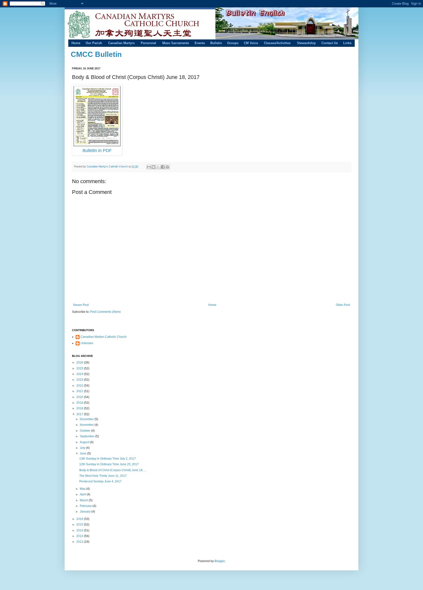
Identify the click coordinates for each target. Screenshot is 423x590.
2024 (80, 374)
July (83, 448)
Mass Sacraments (175, 43)
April (83, 494)
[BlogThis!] (153, 166)
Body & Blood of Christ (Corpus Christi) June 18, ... (112, 470)
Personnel (148, 43)
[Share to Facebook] (162, 166)
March (84, 500)
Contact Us (329, 43)
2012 (80, 541)
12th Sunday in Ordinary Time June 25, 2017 (109, 464)
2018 (80, 408)
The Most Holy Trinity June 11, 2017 (103, 475)
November (87, 425)
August (85, 442)
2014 (80, 530)
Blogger (219, 561)
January (85, 511)
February (86, 506)
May (83, 488)
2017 (80, 414)
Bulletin (216, 43)
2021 (80, 391)
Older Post (343, 305)
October (85, 430)
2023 (80, 379)
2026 (80, 362)
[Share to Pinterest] (167, 166)
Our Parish (94, 43)
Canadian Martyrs (121, 43)
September (87, 436)
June (83, 453)
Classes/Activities (277, 43)
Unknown (87, 343)
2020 (80, 397)
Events (200, 43)
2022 (80, 385)
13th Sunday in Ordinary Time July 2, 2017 (107, 458)
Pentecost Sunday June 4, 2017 (100, 481)
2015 (80, 524)
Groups (232, 43)
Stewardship (306, 43)
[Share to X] (158, 166)
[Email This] (148, 166)
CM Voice (251, 43)
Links (347, 43)
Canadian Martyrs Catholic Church (108, 166)
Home (75, 43)
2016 (80, 519)
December (87, 419)
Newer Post (81, 305)
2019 (80, 402)
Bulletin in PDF (97, 150)
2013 (80, 536)
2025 (80, 368)
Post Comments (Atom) (105, 312)
